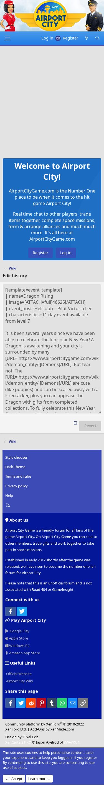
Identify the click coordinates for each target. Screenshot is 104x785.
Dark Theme (15, 466)
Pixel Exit (30, 736)
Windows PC (19, 645)
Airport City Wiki (19, 680)
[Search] (97, 38)
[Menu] (7, 38)
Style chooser (16, 457)
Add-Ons (37, 729)
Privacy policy (16, 485)
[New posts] (86, 38)
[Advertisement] (52, 100)
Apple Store (18, 638)
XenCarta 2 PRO (18, 742)
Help (9, 495)
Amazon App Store (24, 652)
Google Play (19, 630)
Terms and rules (18, 476)
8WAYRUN (72, 742)
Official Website (18, 673)
